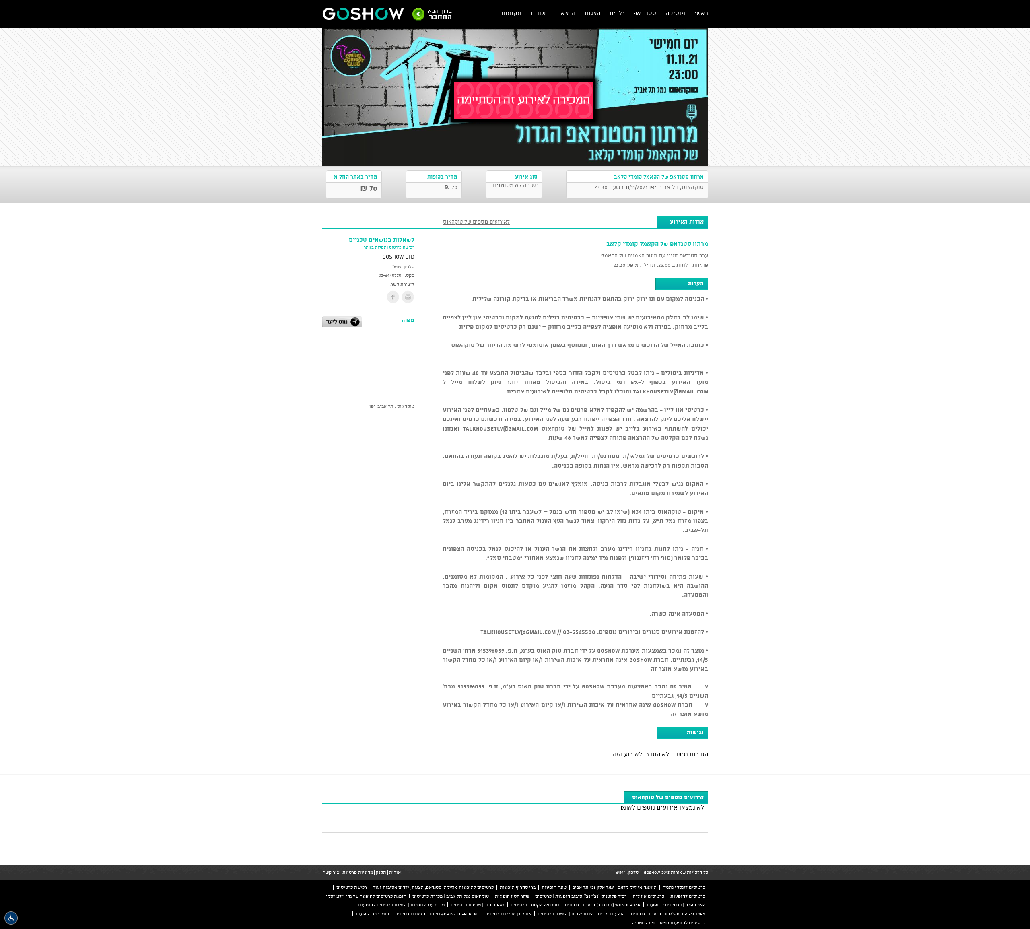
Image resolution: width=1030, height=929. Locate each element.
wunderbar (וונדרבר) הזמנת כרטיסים (603, 904)
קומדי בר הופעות (372, 913)
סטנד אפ (644, 13)
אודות (395, 872)
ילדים (617, 13)
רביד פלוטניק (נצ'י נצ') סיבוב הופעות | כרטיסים (581, 896)
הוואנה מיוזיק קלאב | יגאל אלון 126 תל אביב (615, 887)
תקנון (381, 872)
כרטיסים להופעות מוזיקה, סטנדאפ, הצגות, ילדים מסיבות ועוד (433, 887)
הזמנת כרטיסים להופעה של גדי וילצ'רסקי (366, 896)
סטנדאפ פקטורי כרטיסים (535, 904)
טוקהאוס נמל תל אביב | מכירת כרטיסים (450, 896)
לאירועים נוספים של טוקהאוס (476, 221)
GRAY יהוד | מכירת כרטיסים (478, 904)
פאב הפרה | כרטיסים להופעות (676, 904)
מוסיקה (675, 13)
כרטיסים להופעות (687, 896)
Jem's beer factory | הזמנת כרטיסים (668, 913)
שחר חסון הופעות (512, 896)
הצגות (592, 13)
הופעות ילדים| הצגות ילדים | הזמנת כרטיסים (581, 913)
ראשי (701, 13)
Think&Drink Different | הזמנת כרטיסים (437, 913)
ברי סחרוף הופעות (518, 887)
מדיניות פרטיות (357, 872)
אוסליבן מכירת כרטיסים (508, 913)
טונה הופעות (554, 887)
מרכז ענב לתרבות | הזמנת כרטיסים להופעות (401, 904)
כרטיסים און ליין (648, 896)
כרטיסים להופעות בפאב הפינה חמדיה (668, 922)
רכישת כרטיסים (351, 887)
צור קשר (331, 872)
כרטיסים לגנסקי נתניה (684, 887)
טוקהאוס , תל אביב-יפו (391, 406)
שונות (538, 13)
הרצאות (565, 13)
